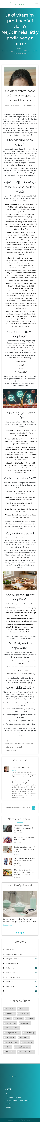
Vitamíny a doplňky (13, 977)
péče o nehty (11, 1023)
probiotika (23, 1009)
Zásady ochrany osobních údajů (18, 1100)
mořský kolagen (11, 1042)
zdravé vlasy (10, 1037)
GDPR (8, 1104)
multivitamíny (29, 1033)
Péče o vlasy (10, 968)
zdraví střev (10, 1052)
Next (34, 911)
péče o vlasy (24, 1013)
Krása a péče (10, 972)
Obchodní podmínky (13, 1097)
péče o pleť (10, 1009)
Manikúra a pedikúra (13, 963)
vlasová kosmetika (23, 1047)
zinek (12, 747)
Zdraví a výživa (11, 991)
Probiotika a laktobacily (14, 954)
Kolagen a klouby (12, 959)
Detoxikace (10, 986)
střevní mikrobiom (26, 1052)
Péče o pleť (10, 950)
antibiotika (24, 1037)
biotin (7, 747)
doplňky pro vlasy (11, 750)
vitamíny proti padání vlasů (14, 744)
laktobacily (10, 1013)
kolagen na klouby (12, 1033)
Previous (6, 911)
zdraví (8, 1018)
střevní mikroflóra (12, 1028)
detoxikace (25, 1023)
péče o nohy (27, 1042)
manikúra (19, 1018)
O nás (8, 1094)
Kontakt (9, 1107)
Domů (19, 49)
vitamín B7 (29, 744)
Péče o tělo (10, 982)
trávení (8, 1047)
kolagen (30, 1018)
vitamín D (18, 747)
